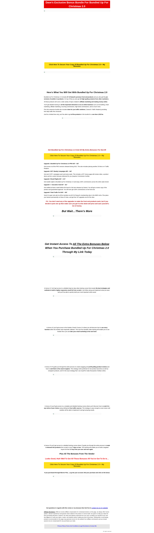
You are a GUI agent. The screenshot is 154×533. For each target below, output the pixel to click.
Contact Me (93, 526)
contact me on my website (100, 508)
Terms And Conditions (72, 526)
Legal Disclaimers (84, 526)
